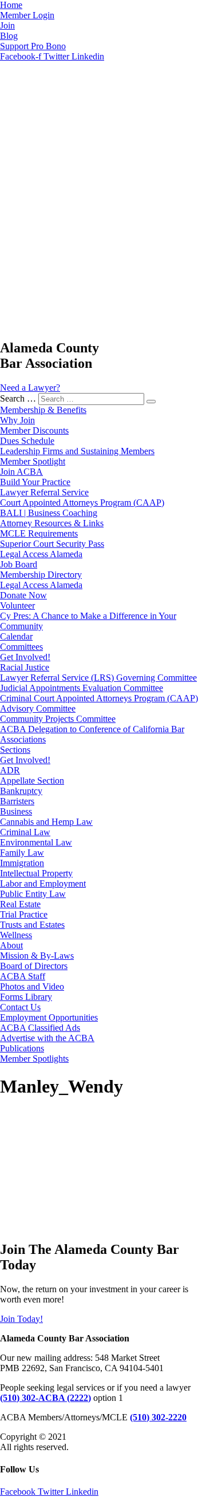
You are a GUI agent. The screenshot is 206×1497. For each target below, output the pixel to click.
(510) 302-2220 (158, 1417)
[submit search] (151, 401)
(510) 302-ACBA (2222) (45, 1398)
